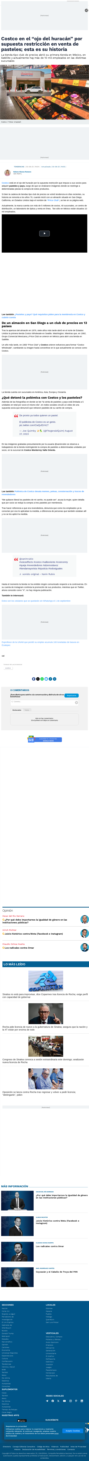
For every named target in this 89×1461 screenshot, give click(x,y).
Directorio (7, 1447)
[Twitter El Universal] (58, 1401)
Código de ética (43, 1447)
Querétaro (50, 1319)
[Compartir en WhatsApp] (42, 679)
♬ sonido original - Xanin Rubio (37, 574)
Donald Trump (8, 1333)
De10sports (50, 1359)
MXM (4, 1370)
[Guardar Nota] (54, 679)
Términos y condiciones (56, 1449)
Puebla (49, 1314)
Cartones (5, 1347)
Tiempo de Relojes (9, 1409)
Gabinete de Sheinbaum (7, 1326)
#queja (22, 565)
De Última (6, 1401)
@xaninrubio (26, 558)
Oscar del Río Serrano (13, 916)
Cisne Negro (7, 1412)
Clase (4, 1393)
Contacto (71, 1449)
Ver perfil (17, 174)
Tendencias (19, 167)
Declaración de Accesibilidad (33, 1449)
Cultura (5, 1358)
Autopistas (6, 1383)
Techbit (5, 1372)
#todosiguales (55, 568)
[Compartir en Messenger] (46, 679)
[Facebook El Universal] (53, 1401)
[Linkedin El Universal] (82, 1401)
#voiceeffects (26, 562)
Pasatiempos (51, 1370)
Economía (6, 1350)
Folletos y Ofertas (53, 1339)
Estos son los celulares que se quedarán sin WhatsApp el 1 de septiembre (36, 601)
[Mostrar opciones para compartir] (86, 10)
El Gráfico (50, 1356)
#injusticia (43, 568)
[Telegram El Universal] (47, 1401)
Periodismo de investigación (8, 1318)
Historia (17, 1449)
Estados (5, 1339)
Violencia (54, 1447)
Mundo (5, 1331)
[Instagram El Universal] (70, 1401)
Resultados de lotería (52, 1377)
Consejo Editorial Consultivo (24, 1447)
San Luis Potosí (52, 1322)
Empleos (49, 1345)
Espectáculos (7, 1356)
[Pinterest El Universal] (76, 1401)
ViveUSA (49, 1364)
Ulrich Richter (9, 930)
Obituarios (50, 1348)
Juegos (49, 1367)
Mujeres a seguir (8, 1314)
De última (6, 1378)
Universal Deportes (10, 1353)
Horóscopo (50, 1373)
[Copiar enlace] (50, 679)
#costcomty (62, 562)
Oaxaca (49, 1311)
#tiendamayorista (28, 568)
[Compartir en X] (38, 679)
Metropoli (6, 1336)
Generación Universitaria (51, 1352)
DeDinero (50, 1362)
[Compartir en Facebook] (33, 679)
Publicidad (64, 1447)
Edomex (49, 1308)
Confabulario (7, 1361)
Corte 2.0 (5, 1311)
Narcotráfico (7, 1342)
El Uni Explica (7, 1322)
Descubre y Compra (54, 1337)
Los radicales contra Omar (19, 947)
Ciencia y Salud (8, 1367)
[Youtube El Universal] (64, 1401)
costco (8, 668)
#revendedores (34, 565)
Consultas (6, 1386)
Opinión (7, 910)
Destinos (5, 1381)
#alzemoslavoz (50, 565)
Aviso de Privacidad (78, 1447)
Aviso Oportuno (52, 1342)
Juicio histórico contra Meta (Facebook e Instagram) (34, 933)
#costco (38, 562)
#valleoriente (48, 562)
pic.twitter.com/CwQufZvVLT (34, 425)
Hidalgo (49, 1317)
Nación (5, 1308)
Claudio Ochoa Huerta (13, 944)
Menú (4, 1375)
